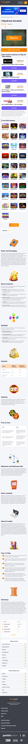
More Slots (14, 225)
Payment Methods (5, 723)
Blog (2, 716)
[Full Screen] (9, 26)
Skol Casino (20, 73)
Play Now (14, 68)
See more (13, 635)
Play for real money (14, 50)
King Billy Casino (20, 60)
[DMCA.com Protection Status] (7, 740)
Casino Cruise (20, 86)
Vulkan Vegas (20, 100)
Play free (14, 38)
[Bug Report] (5, 26)
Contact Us (3, 713)
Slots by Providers (5, 720)
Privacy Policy (4, 708)
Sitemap (3, 728)
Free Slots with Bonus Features (8, 725)
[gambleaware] (10, 735)
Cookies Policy (4, 711)
